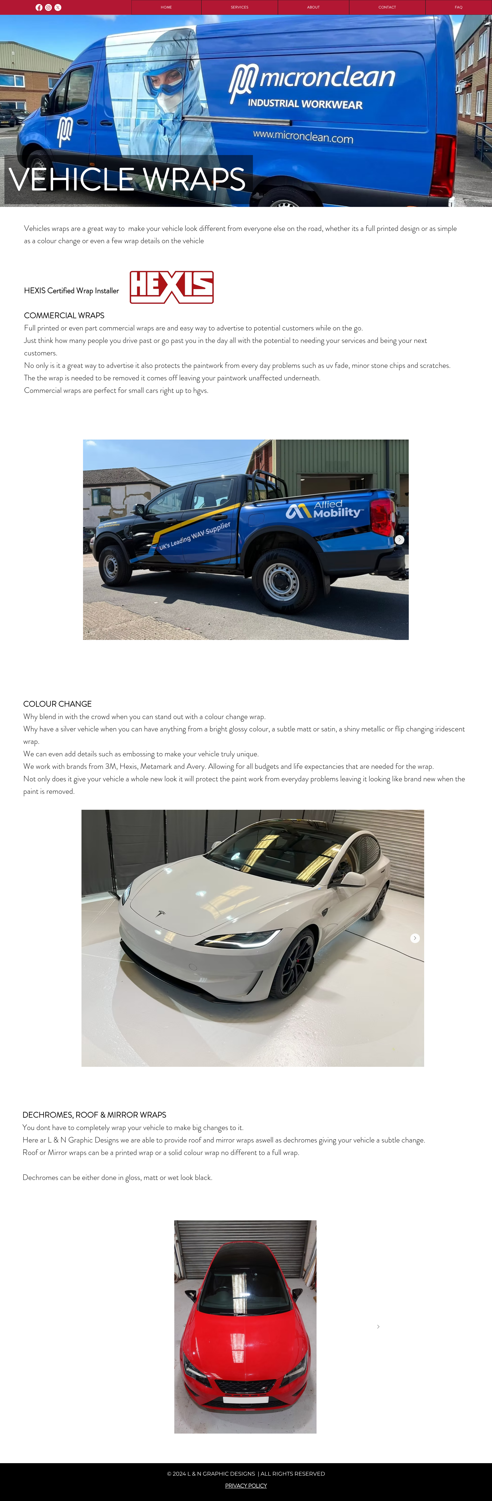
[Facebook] (39, 7)
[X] (57, 7)
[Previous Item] (90, 938)
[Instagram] (48, 7)
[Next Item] (399, 540)
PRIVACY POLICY (246, 1486)
